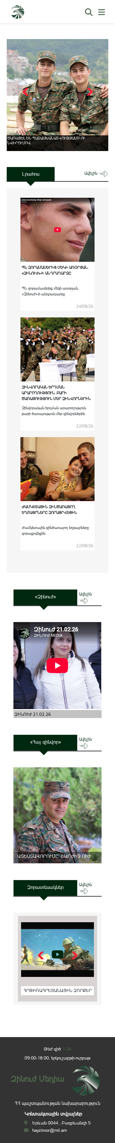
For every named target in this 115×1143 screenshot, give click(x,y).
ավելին (91, 173)
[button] (89, 92)
